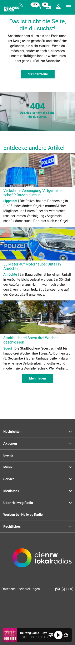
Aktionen (10, 443)
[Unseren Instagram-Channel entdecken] (70, 589)
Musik (7, 467)
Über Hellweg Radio (18, 503)
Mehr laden (37, 378)
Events (8, 455)
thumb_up (65, 635)
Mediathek (11, 491)
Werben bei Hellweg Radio (23, 515)
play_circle (58, 635)
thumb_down (50, 635)
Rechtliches (12, 526)
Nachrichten (12, 432)
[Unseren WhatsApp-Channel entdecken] (57, 589)
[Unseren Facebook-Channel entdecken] (64, 589)
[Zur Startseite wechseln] (13, 7)
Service (9, 479)
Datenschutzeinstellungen (21, 589)
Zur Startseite (37, 74)
